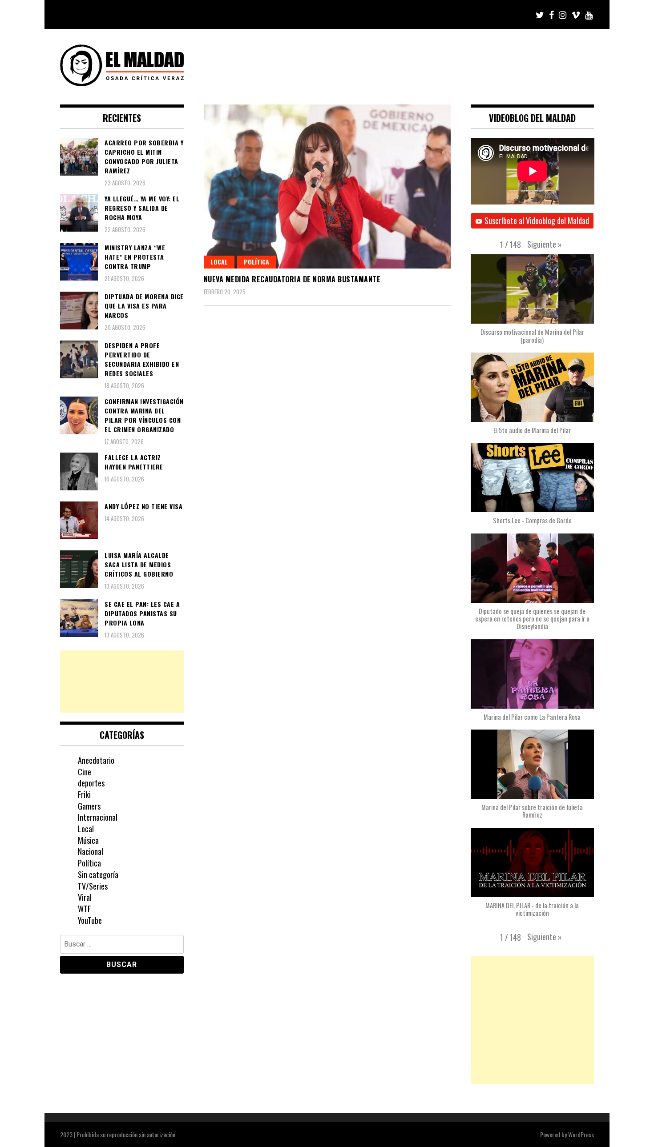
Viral (85, 897)
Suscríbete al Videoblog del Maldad (536, 220)
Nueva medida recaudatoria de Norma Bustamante (292, 279)
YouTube (90, 920)
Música (88, 840)
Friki (84, 794)
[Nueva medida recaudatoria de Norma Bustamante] (327, 186)
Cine (84, 772)
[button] (544, 244)
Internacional (97, 817)
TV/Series (93, 886)
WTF (84, 908)
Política (256, 261)
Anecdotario (96, 760)
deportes (91, 783)
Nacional (90, 851)
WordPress (581, 1134)
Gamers (89, 806)
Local (219, 261)
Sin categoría (98, 874)
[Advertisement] (122, 681)
